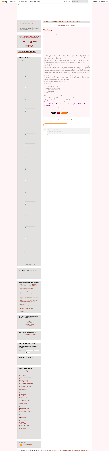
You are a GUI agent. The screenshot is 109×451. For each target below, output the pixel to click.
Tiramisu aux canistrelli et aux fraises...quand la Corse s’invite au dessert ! (29, 306)
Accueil (46, 21)
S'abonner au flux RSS (27, 444)
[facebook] (64, 1)
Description (22, 24)
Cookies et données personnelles (72, 450)
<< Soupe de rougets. (61, 25)
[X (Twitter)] (67, 1)
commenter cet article (85, 116)
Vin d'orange (47, 30)
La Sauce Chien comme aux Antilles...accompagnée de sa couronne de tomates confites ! (30, 291)
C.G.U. (62, 450)
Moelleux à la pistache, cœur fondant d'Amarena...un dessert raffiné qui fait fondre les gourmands (29, 295)
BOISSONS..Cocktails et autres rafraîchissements (82, 115)
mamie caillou (29, 450)
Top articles (44, 450)
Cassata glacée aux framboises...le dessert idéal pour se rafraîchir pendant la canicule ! (29, 301)
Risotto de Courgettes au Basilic (26, 308)
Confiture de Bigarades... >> (71, 25)
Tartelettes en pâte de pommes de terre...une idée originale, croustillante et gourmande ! (29, 298)
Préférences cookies (84, 450)
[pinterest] (69, 1)
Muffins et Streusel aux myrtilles (26, 288)
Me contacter (77, 21)
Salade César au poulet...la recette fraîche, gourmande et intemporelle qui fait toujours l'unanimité (28, 285)
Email (19, 350)
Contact (21, 30)
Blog (20, 21)
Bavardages (53, 21)
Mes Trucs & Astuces (65, 21)
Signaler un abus (56, 450)
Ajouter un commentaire (55, 124)
